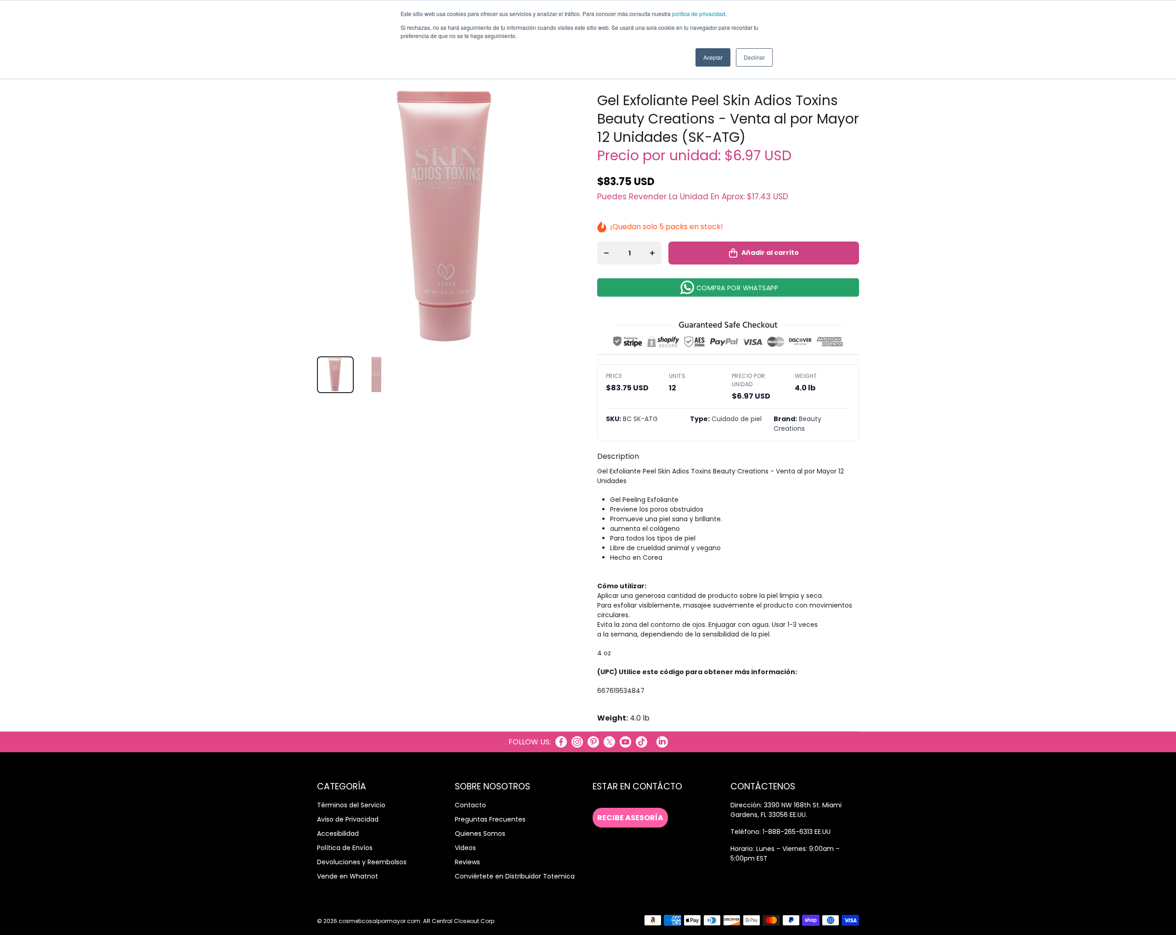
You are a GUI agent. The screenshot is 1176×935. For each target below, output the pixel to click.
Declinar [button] (754, 57)
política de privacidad (698, 13)
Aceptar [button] (713, 57)
